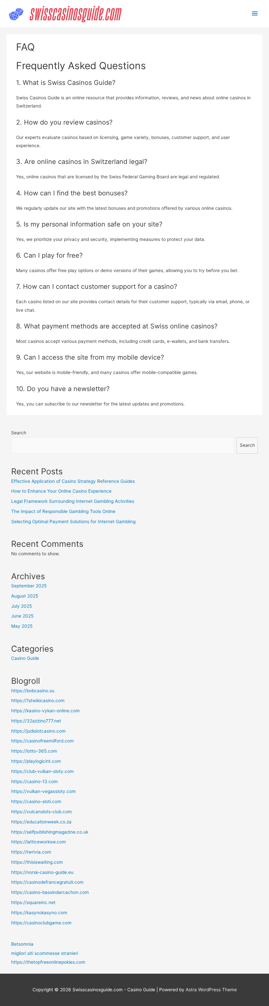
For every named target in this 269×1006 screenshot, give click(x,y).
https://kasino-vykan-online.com (45, 710)
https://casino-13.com (34, 781)
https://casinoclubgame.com (41, 922)
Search (18, 432)
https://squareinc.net (33, 902)
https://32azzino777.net (36, 720)
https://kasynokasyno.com (39, 912)
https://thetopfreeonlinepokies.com (48, 962)
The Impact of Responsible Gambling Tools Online (63, 511)
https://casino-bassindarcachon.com (50, 892)
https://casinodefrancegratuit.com (47, 882)
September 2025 (29, 585)
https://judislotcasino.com (38, 731)
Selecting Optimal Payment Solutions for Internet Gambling (73, 521)
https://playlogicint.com (36, 761)
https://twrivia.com (31, 852)
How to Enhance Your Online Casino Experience (61, 491)
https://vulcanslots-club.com (41, 811)
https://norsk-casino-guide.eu (42, 872)
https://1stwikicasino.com (38, 700)
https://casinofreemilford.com (42, 740)
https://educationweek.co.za (41, 821)
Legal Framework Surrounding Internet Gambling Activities (72, 501)
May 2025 (21, 626)
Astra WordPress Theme (211, 989)
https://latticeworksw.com (38, 841)
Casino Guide (25, 658)
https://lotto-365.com (34, 751)
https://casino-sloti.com (36, 801)
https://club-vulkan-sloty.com (42, 771)
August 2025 (24, 596)
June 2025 (22, 616)
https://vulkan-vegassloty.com (43, 791)
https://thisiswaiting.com (37, 862)
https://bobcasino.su (32, 690)
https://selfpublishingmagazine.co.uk (49, 832)
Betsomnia (22, 944)
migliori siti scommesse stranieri (44, 953)
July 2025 (21, 606)
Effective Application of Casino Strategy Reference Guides (73, 481)
